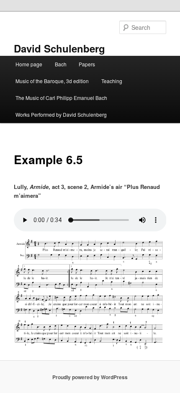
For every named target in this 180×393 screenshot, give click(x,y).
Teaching (111, 80)
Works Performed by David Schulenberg (61, 114)
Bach (61, 64)
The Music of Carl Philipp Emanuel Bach (61, 97)
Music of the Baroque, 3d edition (52, 80)
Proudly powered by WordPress (90, 377)
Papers (87, 64)
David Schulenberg (59, 48)
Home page (28, 64)
